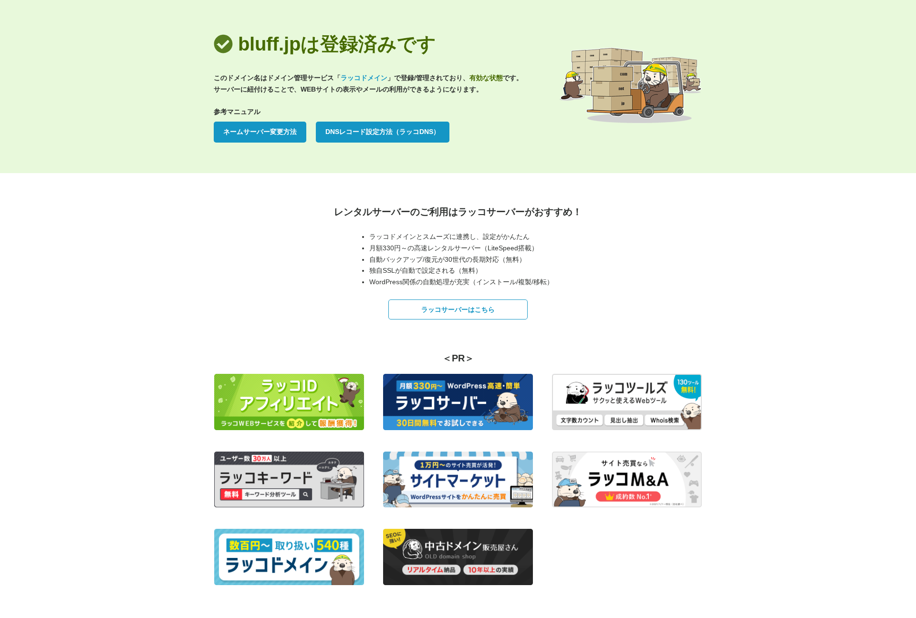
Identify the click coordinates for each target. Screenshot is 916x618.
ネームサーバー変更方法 (260, 131)
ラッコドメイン (364, 78)
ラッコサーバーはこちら (458, 309)
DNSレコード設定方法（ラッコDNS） (382, 131)
